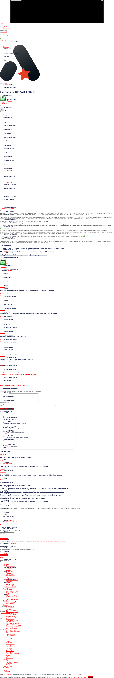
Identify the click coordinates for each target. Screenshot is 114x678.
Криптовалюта (8, 482)
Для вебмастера (8, 408)
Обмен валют (7, 423)
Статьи (5, 445)
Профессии (7, 559)
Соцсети (6, 512)
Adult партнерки (8, 84)
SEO (4, 459)
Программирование (9, 579)
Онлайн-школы (8, 277)
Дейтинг (6, 91)
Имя (1, 405)
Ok (0, 524)
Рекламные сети (7, 182)
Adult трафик (7, 257)
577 (1, 341)
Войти (5, 26)
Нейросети (6, 505)
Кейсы (5, 467)
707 (1, 364)
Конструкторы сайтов (10, 377)
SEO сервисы (7, 392)
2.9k (1, 318)
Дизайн (5, 543)
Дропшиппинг (7, 107)
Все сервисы (10, 606)
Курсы (5, 565)
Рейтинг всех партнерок (11, 41)
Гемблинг (6, 68)
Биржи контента (8, 331)
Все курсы (6, 571)
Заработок (6, 536)
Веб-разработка (8, 498)
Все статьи (6, 451)
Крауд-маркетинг (8, 324)
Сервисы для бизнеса (10, 339)
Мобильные (7, 145)
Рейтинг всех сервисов (10, 269)
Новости (6, 490)
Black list (6, 176)
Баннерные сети (8, 211)
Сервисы (5, 263)
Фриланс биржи (8, 361)
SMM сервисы (7, 316)
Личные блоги (7, 520)
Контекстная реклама (10, 234)
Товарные (6, 115)
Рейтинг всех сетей (9, 188)
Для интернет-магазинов (11, 416)
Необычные (7, 153)
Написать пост (3, 30)
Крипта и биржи (8, 168)
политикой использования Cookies (77, 677)
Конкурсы (6, 606)
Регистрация (6, 28)
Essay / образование (9, 137)
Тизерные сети (8, 226)
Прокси (5, 300)
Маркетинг (6, 474)
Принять (90, 677)
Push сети (6, 204)
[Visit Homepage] (2, 24)
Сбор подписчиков (9, 439)
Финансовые (7, 129)
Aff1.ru (9, 674)
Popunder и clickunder (10, 196)
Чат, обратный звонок (10, 369)
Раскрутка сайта (8, 431)
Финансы (6, 551)
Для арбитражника (9, 400)
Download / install (8, 160)
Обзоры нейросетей (9, 355)
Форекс (5, 122)
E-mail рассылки (8, 293)
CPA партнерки (8, 61)
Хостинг (6, 285)
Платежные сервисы (9, 308)
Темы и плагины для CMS (11, 385)
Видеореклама (8, 249)
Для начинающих (8, 528)
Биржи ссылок (8, 347)
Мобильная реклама (9, 219)
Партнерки (6, 35)
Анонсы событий (8, 666)
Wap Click (6, 76)
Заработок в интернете (12, 653)
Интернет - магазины (10, 99)
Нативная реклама (9, 242)
